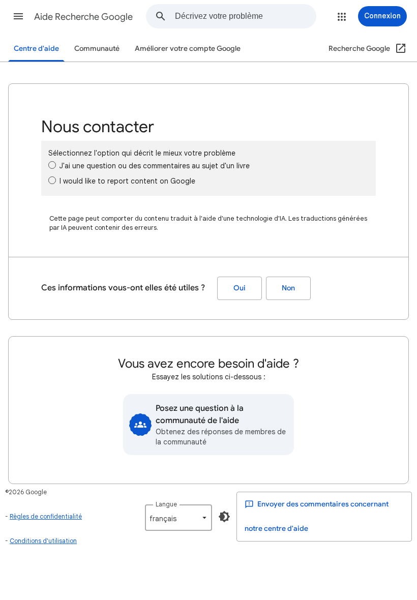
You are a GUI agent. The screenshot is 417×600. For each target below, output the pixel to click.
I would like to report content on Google (127, 181)
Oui (239, 288)
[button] (18, 16)
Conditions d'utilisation (43, 541)
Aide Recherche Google (83, 16)
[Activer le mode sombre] (224, 516)
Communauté (97, 48)
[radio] (52, 165)
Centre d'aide (36, 48)
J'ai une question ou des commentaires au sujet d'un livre (154, 165)
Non (288, 288)
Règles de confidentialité (46, 516)
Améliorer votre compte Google (188, 48)
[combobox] (245, 16)
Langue (166, 504)
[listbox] (178, 517)
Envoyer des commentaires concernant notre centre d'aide (317, 516)
